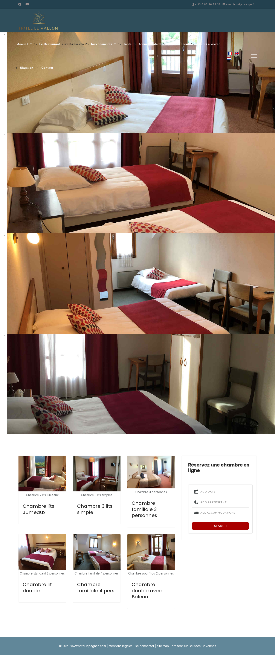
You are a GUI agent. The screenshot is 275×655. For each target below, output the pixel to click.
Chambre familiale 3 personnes (144, 509)
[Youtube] (27, 4)
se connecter (144, 646)
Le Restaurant (49, 44)
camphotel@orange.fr (240, 4)
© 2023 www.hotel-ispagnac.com (82, 646)
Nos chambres (101, 44)
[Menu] (254, 56)
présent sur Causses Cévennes (194, 646)
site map (163, 646)
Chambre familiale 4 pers (95, 587)
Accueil (22, 44)
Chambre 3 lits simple (94, 509)
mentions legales (121, 646)
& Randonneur (178, 44)
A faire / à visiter (208, 44)
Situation (26, 67)
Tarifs (127, 44)
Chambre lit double (37, 587)
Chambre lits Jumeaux (38, 509)
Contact (47, 67)
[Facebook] (19, 4)
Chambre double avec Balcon (147, 590)
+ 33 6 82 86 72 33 (207, 4)
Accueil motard (150, 44)
